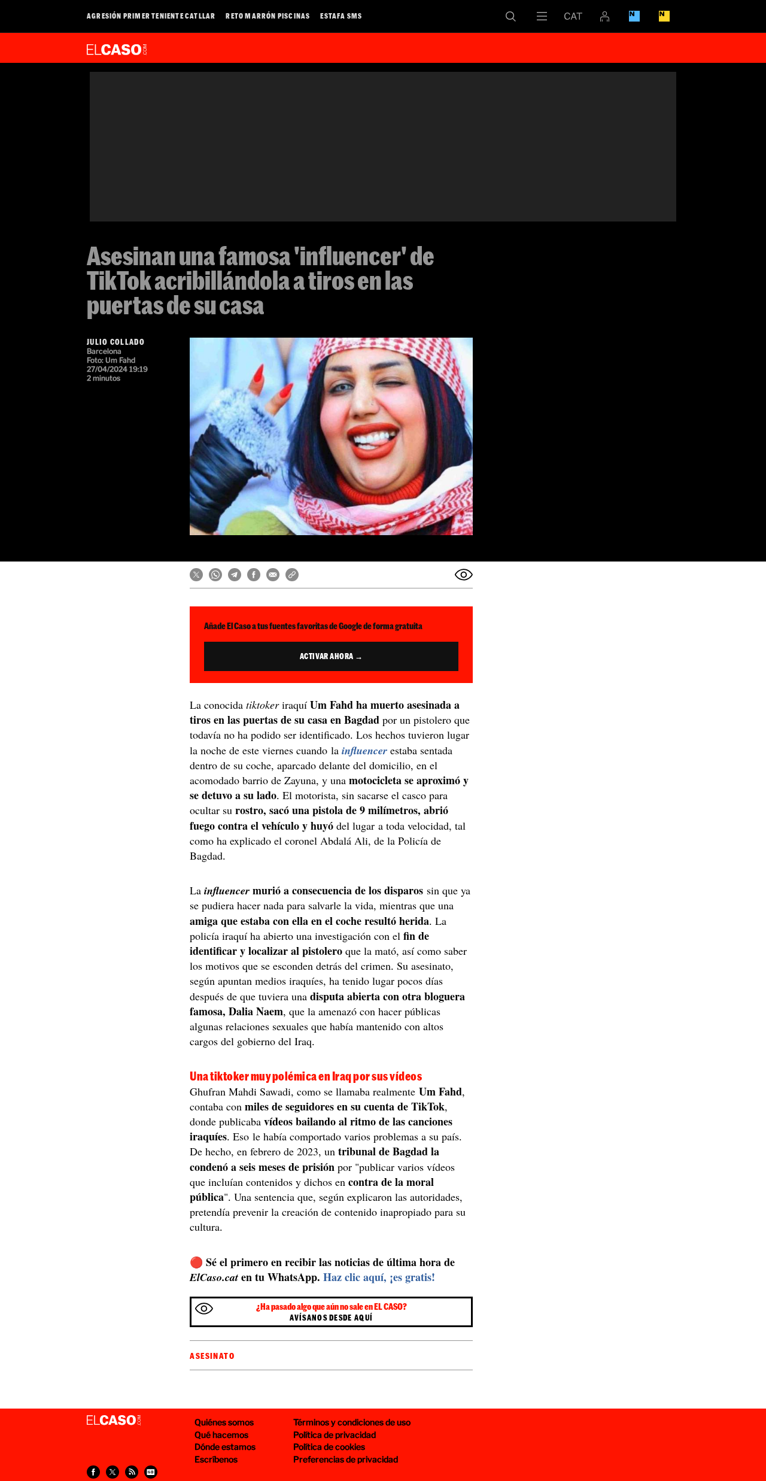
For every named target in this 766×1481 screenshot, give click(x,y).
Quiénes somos (224, 1422)
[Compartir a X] (112, 1472)
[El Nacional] (664, 16)
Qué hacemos (221, 1435)
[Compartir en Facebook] (253, 574)
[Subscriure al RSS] (131, 1472)
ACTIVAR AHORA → (331, 656)
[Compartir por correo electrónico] (272, 574)
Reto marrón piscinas (268, 15)
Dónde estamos (225, 1446)
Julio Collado (116, 342)
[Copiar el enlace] (292, 574)
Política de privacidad (334, 1435)
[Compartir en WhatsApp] (215, 574)
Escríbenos (216, 1459)
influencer (364, 750)
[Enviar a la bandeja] (464, 574)
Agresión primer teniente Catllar (151, 15)
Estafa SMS (341, 15)
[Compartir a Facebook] (93, 1472)
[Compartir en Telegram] (234, 574)
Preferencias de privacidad (345, 1459)
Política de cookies (329, 1446)
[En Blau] (634, 16)
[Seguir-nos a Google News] (150, 1472)
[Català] (573, 16)
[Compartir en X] (196, 574)
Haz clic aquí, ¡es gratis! (379, 1277)
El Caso (117, 47)
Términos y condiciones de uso (352, 1422)
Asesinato (212, 1356)
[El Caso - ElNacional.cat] (114, 1420)
